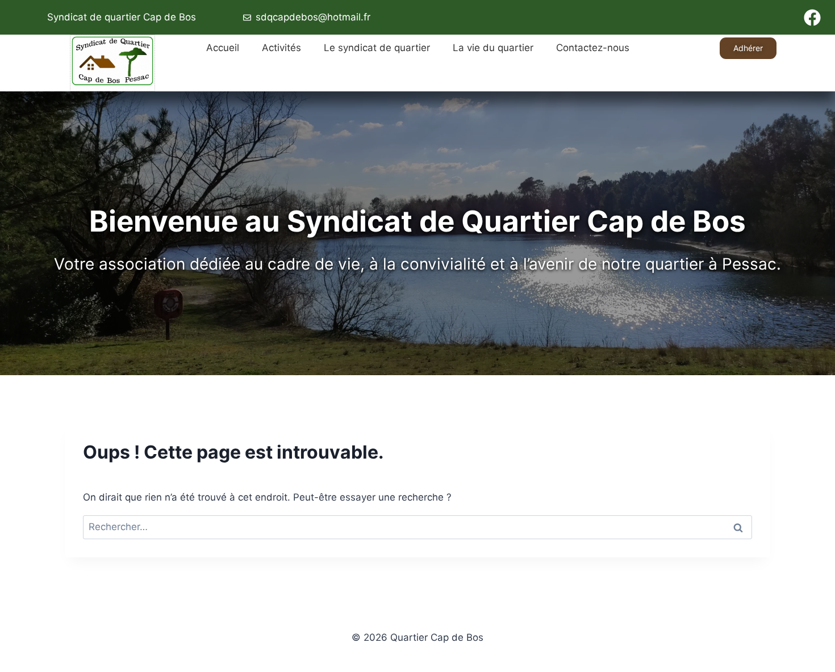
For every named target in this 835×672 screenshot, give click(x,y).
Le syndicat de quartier (377, 47)
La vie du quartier (493, 47)
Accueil (222, 47)
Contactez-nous (592, 47)
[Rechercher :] (417, 526)
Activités (281, 47)
